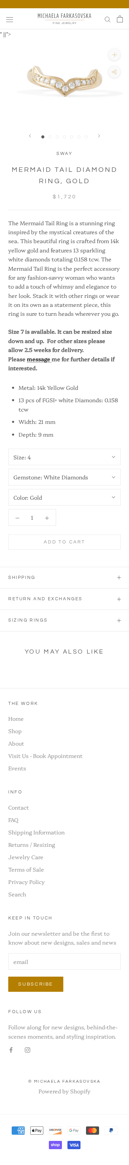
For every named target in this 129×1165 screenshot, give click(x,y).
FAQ (13, 819)
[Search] (108, 18)
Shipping (21, 577)
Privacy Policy (26, 881)
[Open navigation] (9, 18)
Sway (64, 153)
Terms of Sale (26, 869)
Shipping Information (36, 832)
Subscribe (35, 984)
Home (16, 718)
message (39, 359)
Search (17, 894)
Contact (18, 807)
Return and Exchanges (45, 598)
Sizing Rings (27, 620)
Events (17, 768)
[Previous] (30, 135)
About (16, 743)
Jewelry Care (25, 857)
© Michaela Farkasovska (64, 1081)
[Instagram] (27, 1048)
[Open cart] (120, 18)
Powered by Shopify (64, 1091)
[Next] (99, 135)
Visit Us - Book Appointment (45, 755)
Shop (15, 731)
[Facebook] (11, 1048)
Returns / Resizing (31, 844)
